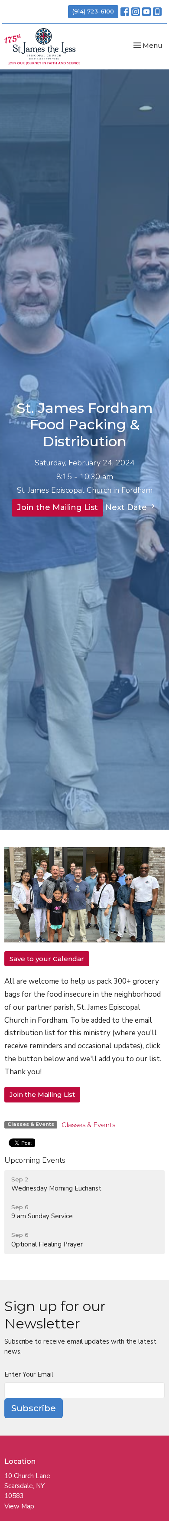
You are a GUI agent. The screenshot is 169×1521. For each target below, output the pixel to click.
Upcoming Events (34, 1160)
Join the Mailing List (57, 507)
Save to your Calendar (47, 959)
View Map (19, 1506)
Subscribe (33, 1408)
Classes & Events (88, 1125)
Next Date (127, 507)
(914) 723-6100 (93, 11)
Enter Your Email (28, 1374)
